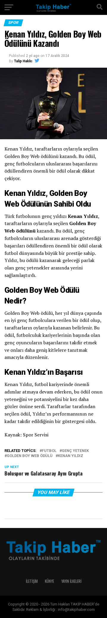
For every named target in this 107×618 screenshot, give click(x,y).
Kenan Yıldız (70, 456)
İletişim (32, 581)
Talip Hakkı (23, 61)
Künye (49, 581)
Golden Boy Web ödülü (30, 456)
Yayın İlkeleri (71, 581)
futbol (49, 451)
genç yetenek (75, 451)
